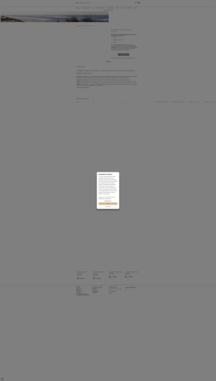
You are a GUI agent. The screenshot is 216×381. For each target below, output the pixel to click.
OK (108, 203)
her (110, 198)
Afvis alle (108, 206)
